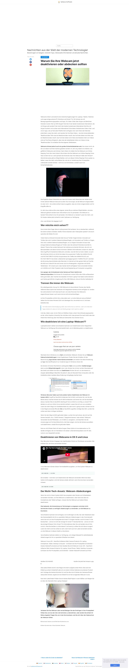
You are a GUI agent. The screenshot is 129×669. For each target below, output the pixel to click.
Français (75, 663)
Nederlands (48, 663)
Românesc (89, 663)
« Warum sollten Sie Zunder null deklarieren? (52, 657)
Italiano (68, 663)
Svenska (56, 663)
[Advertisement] (64, 15)
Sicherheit (45, 57)
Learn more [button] (121, 661)
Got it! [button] (115, 665)
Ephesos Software (66, 2)
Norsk (62, 663)
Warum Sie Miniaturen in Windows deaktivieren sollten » (83, 658)
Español (82, 663)
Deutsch (40, 663)
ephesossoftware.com (36, 666)
